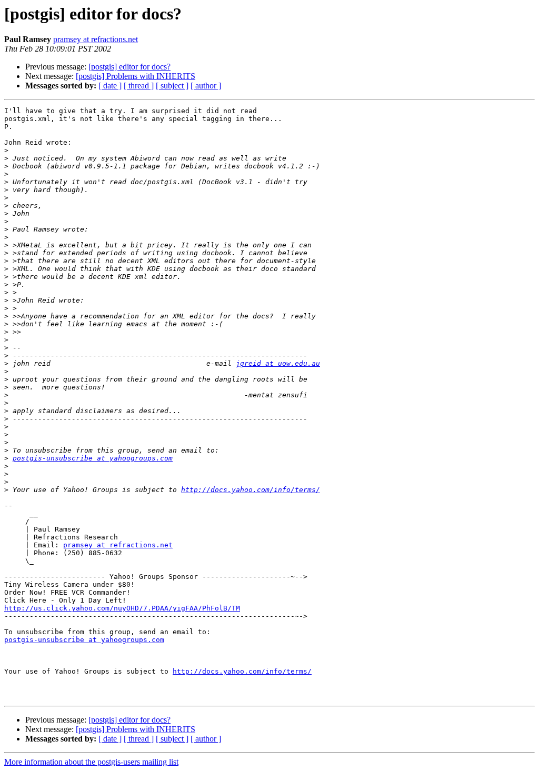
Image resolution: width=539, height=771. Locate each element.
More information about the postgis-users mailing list (91, 761)
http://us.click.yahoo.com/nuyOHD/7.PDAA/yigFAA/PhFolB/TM (122, 608)
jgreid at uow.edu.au (278, 363)
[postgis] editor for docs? (129, 66)
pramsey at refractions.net (95, 39)
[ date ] (110, 85)
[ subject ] (172, 85)
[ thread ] (139, 85)
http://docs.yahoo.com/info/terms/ (250, 490)
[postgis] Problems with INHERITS (135, 76)
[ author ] (206, 85)
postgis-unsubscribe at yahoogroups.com (93, 458)
